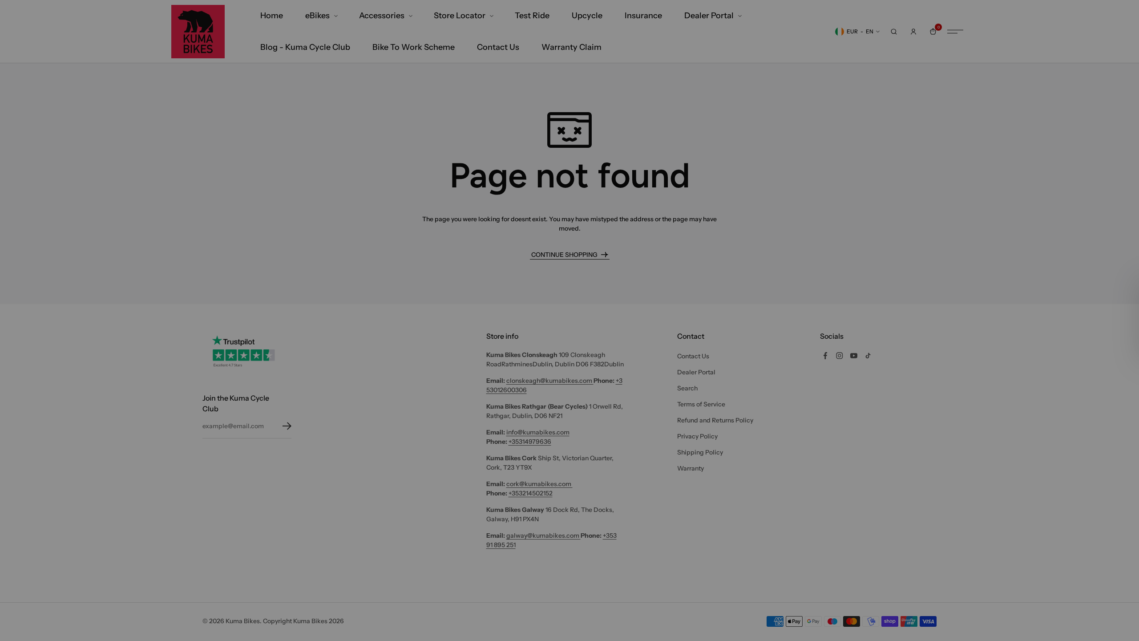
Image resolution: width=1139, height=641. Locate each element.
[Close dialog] (658, 199)
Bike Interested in (510, 378)
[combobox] (567, 396)
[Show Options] (649, 396)
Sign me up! (569, 428)
